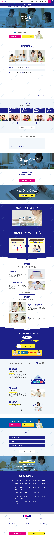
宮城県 (30, 480)
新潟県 (16, 487)
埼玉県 (30, 483)
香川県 (43, 496)
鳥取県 (16, 496)
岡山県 (25, 496)
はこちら (17, 533)
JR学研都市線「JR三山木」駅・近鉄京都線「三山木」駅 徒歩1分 (19, 146)
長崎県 (25, 501)
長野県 (39, 487)
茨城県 (34, 483)
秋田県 (34, 480)
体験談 (37, 1)
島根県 (21, 496)
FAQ (45, 1)
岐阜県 (43, 487)
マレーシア (21, 507)
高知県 (21, 498)
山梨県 (34, 487)
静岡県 (16, 489)
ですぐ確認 (25, 346)
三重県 (16, 492)
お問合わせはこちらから (27, 67)
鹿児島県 (43, 501)
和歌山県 (43, 492)
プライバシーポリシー (42, 523)
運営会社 (40, 521)
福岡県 (16, 501)
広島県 (30, 496)
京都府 (20, 72)
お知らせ (41, 1)
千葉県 (25, 483)
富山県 (21, 487)
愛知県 (21, 489)
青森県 (21, 480)
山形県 (39, 480)
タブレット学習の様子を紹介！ (27, 292)
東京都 (16, 483)
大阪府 (30, 492)
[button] (17, 123)
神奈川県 (21, 483)
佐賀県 (21, 501)
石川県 (25, 487)
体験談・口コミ (28, 518)
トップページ (10, 518)
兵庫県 (34, 492)
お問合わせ (40, 518)
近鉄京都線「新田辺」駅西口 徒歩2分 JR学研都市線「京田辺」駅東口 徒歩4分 (20, 140)
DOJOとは (22, 1)
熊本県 (30, 501)
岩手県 (25, 480)
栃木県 (39, 483)
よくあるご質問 (28, 521)
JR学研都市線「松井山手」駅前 (17, 143)
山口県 (34, 496)
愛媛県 (16, 498)
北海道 (16, 480)
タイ (16, 507)
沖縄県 (16, 503)
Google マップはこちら (41, 95)
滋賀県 (21, 492)
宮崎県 (39, 501)
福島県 (43, 480)
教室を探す (27, 523)
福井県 (30, 487)
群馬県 (43, 483)
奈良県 (39, 492)
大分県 (34, 501)
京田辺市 (22, 72)
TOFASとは (32, 1)
